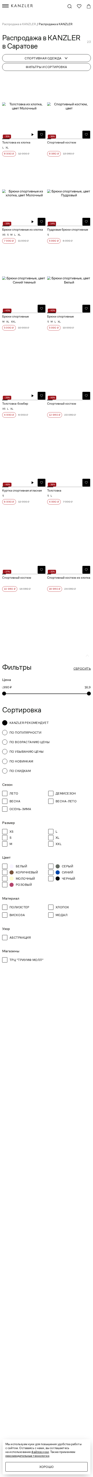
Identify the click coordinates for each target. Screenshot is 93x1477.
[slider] (4, 693)
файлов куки (40, 1452)
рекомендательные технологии (27, 1455)
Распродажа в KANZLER (19, 24)
